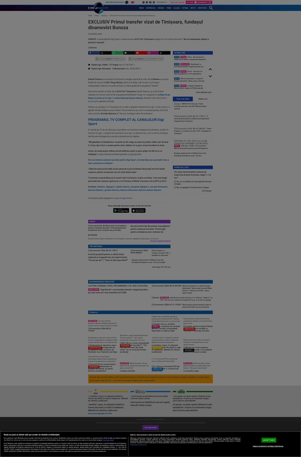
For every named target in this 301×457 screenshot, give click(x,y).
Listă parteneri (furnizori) (138, 445)
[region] (150, 444)
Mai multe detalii (108, 440)
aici (116, 447)
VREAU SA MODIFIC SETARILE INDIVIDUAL (268, 446)
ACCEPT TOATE (269, 440)
